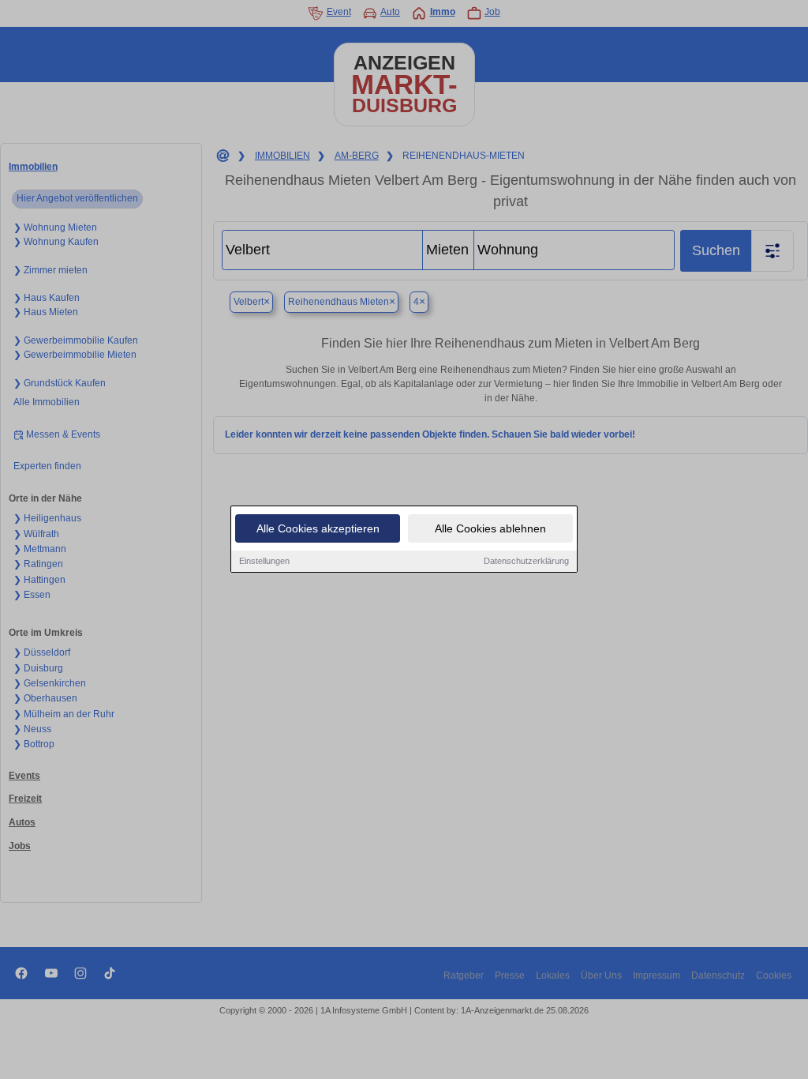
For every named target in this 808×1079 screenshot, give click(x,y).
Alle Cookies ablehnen (490, 528)
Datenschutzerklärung (526, 561)
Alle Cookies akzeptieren (318, 528)
